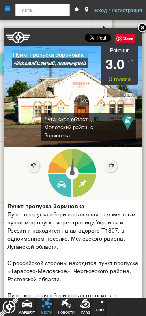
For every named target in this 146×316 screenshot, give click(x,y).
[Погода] (76, 10)
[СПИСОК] (85, 186)
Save (128, 38)
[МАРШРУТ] (59, 186)
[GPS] (86, 10)
